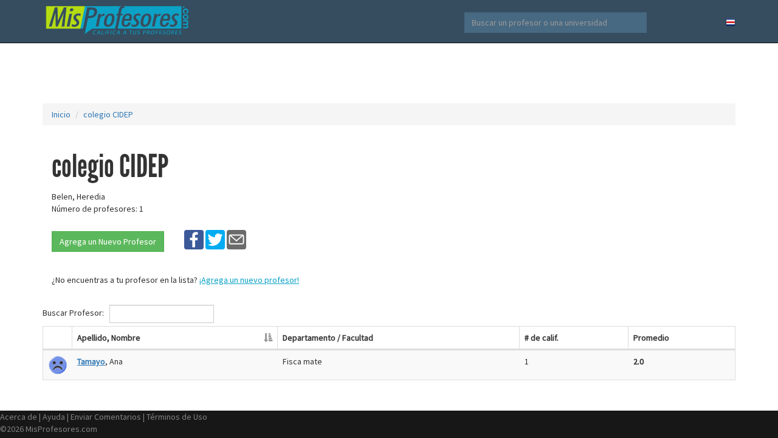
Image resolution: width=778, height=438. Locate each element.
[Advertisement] (389, 73)
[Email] (236, 239)
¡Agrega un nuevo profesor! (249, 279)
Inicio (61, 114)
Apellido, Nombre (108, 337)
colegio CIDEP (108, 114)
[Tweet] (215, 239)
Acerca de (18, 416)
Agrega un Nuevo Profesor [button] (108, 241)
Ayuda (54, 416)
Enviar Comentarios (106, 416)
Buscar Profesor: (74, 312)
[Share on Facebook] (194, 239)
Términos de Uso (176, 416)
